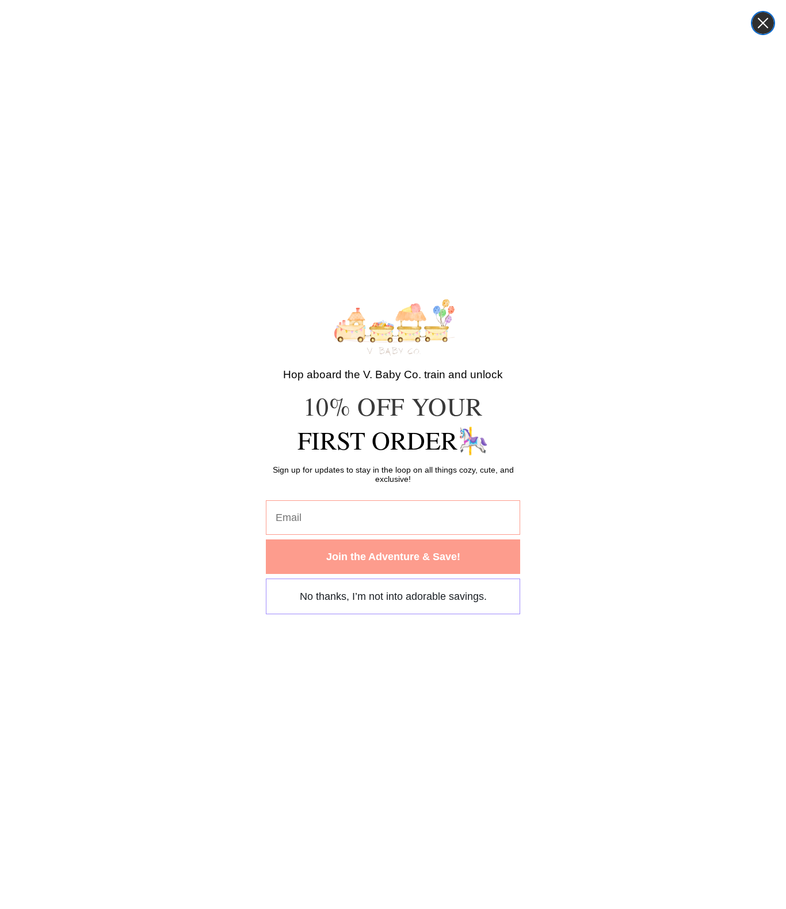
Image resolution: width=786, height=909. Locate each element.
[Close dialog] (762, 23)
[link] (393, 326)
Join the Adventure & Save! (393, 556)
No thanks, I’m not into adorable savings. (393, 596)
